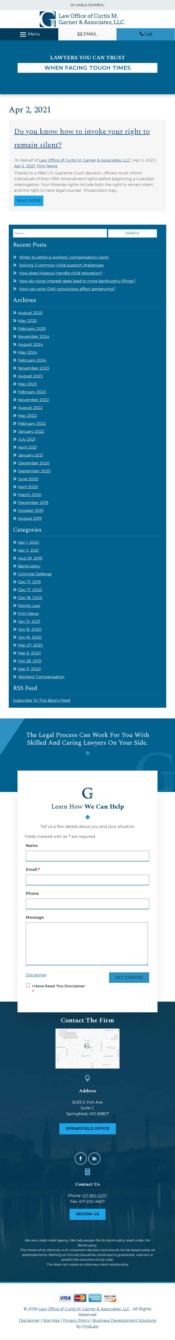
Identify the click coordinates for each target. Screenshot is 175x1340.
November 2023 (33, 368)
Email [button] (90, 34)
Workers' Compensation (41, 677)
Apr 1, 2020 (28, 542)
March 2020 (29, 494)
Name (32, 845)
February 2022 (32, 423)
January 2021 (30, 455)
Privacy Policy (76, 1320)
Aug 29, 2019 (30, 558)
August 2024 (30, 344)
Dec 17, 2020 (30, 590)
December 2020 (34, 463)
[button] (29, 35)
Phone (32, 893)
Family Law (29, 605)
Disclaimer (36, 975)
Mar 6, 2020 (29, 653)
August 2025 (30, 313)
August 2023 (30, 376)
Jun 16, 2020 (30, 637)
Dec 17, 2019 (29, 582)
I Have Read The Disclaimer (58, 989)
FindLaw (90, 1326)
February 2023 (32, 392)
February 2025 (32, 328)
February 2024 (32, 360)
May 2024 (27, 352)
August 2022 (30, 407)
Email (33, 869)
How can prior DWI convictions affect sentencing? (67, 289)
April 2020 (28, 487)
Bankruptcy (29, 566)
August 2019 (30, 518)
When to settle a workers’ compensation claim (64, 257)
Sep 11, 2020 (29, 669)
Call (148, 34)
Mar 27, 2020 (30, 645)
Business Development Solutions (124, 1320)
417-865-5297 (94, 1195)
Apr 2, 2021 (24, 166)
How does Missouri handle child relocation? (60, 273)
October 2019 (30, 510)
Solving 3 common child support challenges (61, 265)
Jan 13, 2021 (29, 621)
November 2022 (33, 400)
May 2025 (27, 320)
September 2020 (34, 471)
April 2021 (27, 447)
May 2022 (27, 415)
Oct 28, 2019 (29, 661)
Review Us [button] (87, 1214)
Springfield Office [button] (87, 1128)
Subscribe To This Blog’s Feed (41, 700)
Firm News (47, 166)
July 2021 (26, 439)
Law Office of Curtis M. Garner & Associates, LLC (84, 160)
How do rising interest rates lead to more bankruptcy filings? (77, 281)
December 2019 (33, 502)
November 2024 (33, 336)
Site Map (51, 1320)
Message (35, 917)
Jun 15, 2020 (29, 629)
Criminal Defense (35, 574)
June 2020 (28, 479)
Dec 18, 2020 (30, 598)
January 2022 (31, 431)
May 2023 (27, 384)
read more (28, 200)
